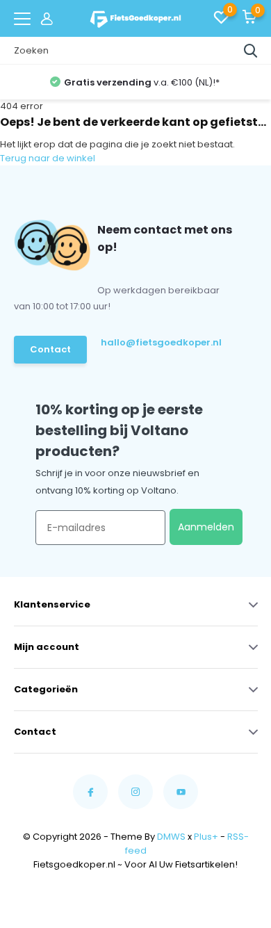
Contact (50, 349)
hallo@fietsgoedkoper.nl (156, 342)
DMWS (171, 836)
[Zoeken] (251, 51)
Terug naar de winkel (47, 158)
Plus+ (206, 836)
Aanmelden (206, 527)
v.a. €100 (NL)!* (142, 82)
